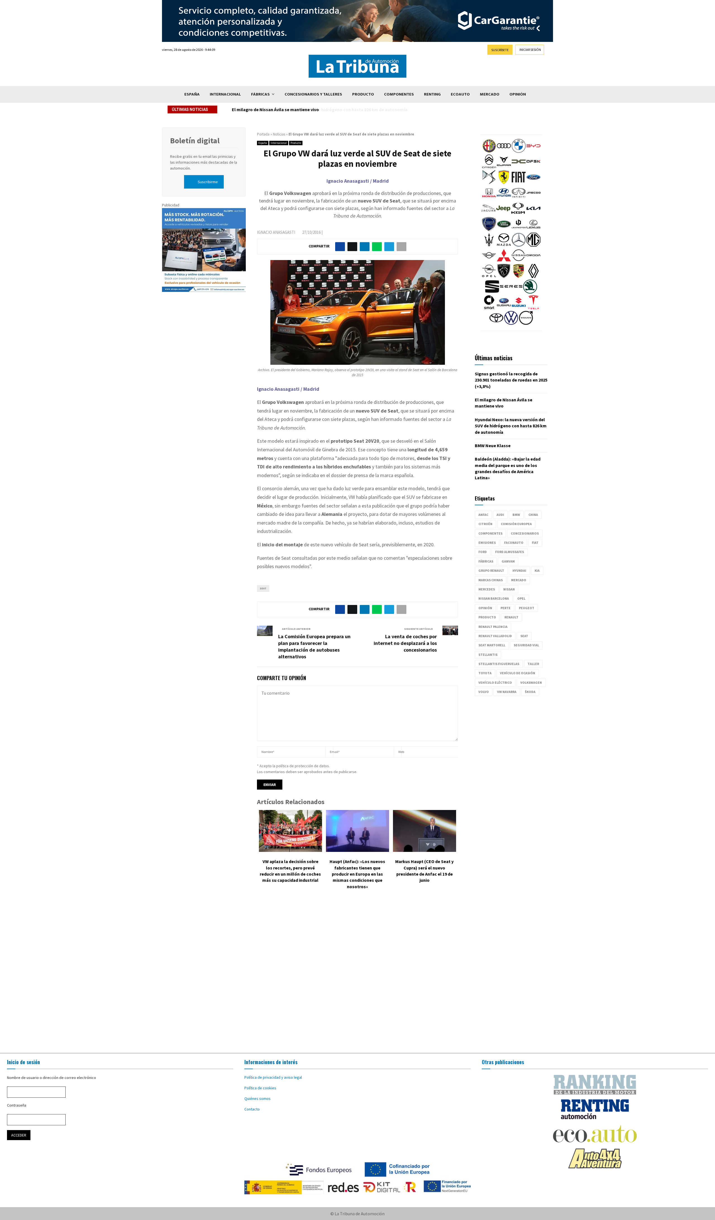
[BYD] (533, 151)
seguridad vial (526, 645)
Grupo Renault (491, 570)
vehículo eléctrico (495, 682)
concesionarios (525, 533)
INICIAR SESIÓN (530, 49)
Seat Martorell (491, 645)
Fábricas (260, 94)
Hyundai (519, 570)
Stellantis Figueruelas (498, 664)
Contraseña (16, 1105)
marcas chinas (490, 580)
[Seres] (511, 292)
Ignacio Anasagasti (276, 232)
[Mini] (489, 260)
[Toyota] (496, 323)
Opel (521, 598)
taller (533, 664)
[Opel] (489, 276)
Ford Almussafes (509, 552)
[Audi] (504, 151)
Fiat (535, 542)
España (192, 94)
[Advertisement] (357, 975)
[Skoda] (530, 292)
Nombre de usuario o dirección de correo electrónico (51, 1077)
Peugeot (526, 608)
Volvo (483, 692)
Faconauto (513, 542)
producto (487, 617)
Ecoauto (460, 94)
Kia (537, 570)
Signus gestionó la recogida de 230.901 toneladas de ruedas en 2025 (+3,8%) (511, 380)
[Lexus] (533, 229)
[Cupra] (504, 167)
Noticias (279, 134)
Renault (511, 617)
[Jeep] (503, 213)
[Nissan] (519, 260)
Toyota (485, 673)
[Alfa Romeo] (489, 151)
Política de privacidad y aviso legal (273, 1077)
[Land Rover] (504, 229)
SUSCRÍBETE (500, 50)
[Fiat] (519, 182)
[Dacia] (519, 167)
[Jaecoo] (533, 198)
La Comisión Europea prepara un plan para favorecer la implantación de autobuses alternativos (314, 646)
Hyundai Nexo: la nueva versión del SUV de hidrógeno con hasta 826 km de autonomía (318, 109)
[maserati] (489, 245)
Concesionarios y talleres (313, 94)
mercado (518, 580)
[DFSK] (533, 167)
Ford (482, 552)
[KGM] (518, 213)
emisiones (487, 542)
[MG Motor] (533, 245)
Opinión (517, 94)
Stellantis (487, 654)
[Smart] (489, 307)
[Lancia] (489, 229)
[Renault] (533, 276)
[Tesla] (533, 307)
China (533, 515)
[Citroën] (489, 167)
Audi (500, 515)
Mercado (489, 94)
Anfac (483, 515)
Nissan (509, 589)
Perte (505, 608)
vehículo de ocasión (517, 673)
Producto (363, 94)
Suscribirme (208, 181)
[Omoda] (533, 260)
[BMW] (519, 151)
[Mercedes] (519, 245)
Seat (263, 588)
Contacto (252, 1109)
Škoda (530, 692)
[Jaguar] (488, 213)
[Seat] (492, 292)
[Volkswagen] (511, 323)
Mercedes (486, 589)
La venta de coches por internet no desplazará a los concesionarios (405, 643)
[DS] (489, 182)
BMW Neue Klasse (493, 445)
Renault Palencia (492, 627)
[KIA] (533, 213)
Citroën (485, 524)
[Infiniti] (519, 198)
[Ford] (533, 182)
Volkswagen (531, 682)
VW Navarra (506, 692)
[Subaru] (504, 307)
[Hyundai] (504, 198)
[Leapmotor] (519, 229)
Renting (432, 94)
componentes (490, 533)
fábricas (485, 561)
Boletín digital (195, 140)
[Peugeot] (504, 276)
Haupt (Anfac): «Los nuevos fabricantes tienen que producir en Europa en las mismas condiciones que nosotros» (357, 874)
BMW (516, 515)
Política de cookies (260, 1087)
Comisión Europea (516, 524)
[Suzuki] (519, 307)
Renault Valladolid (495, 636)
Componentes (399, 94)
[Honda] (489, 198)
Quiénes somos (257, 1098)
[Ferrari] (504, 182)
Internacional (225, 94)
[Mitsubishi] (504, 260)
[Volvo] (526, 323)
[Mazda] (504, 245)
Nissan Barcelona (493, 598)
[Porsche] (519, 276)
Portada (263, 134)
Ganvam (508, 561)
